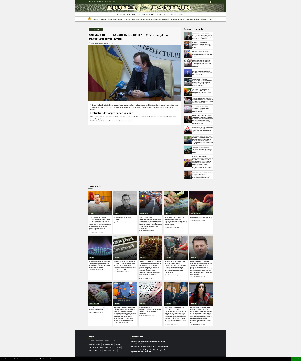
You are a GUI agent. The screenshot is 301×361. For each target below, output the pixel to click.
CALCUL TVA (107, 1)
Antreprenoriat (137, 19)
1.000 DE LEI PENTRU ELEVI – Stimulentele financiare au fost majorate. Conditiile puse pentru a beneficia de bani (201, 109)
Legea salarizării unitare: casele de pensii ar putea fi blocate (149, 346)
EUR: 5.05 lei (100, 1)
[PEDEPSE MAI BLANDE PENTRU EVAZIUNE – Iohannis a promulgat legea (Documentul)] (188, 73)
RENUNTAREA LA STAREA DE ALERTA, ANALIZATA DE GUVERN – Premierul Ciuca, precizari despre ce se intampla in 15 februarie (202, 36)
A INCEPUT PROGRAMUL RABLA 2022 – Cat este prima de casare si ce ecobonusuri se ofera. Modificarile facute (202, 150)
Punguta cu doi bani (192, 19)
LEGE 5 (114, 1)
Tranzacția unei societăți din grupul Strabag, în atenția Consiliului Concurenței (147, 342)
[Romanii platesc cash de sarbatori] (201, 203)
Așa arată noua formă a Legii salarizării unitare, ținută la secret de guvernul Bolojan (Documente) (150, 350)
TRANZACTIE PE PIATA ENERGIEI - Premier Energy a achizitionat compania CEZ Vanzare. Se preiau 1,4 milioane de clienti (99, 264)
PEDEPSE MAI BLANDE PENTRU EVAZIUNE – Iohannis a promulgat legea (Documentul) (202, 72)
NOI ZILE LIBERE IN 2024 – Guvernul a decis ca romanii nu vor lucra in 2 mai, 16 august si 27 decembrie (150, 310)
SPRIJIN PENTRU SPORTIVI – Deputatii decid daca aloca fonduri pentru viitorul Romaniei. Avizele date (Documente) (201, 92)
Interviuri (204, 19)
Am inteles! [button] (296, 359)
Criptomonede (156, 19)
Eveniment (102, 19)
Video (210, 19)
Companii (146, 19)
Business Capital (176, 19)
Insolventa (165, 19)
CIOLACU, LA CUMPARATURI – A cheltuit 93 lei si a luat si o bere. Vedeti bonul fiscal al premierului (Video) (201, 45)
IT (184, 19)
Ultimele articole (94, 187)
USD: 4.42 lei (92, 1)
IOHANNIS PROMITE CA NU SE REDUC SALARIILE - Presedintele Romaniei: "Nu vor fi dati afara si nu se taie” (202, 54)
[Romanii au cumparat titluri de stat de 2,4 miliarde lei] (100, 294)
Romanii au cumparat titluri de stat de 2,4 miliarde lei (98, 308)
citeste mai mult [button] (46, 359)
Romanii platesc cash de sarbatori (201, 217)
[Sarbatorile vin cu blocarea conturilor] (125, 203)
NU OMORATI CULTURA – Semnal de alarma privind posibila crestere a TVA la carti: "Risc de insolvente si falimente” (202, 130)
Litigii (110, 19)
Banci (115, 19)
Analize (95, 19)
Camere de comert (124, 19)
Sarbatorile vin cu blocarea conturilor (122, 218)
